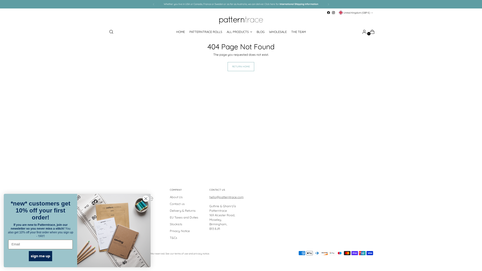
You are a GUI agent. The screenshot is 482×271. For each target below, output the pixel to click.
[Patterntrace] (241, 20)
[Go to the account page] (363, 32)
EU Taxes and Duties (184, 217)
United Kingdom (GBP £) (356, 12)
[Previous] (153, 4)
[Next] (328, 4)
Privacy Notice (180, 231)
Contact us (177, 204)
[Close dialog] (146, 198)
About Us (176, 197)
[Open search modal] (111, 32)
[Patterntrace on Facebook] (328, 12)
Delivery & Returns (183, 210)
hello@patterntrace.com (226, 197)
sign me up (40, 256)
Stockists (176, 224)
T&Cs (173, 238)
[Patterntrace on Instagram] (333, 12)
